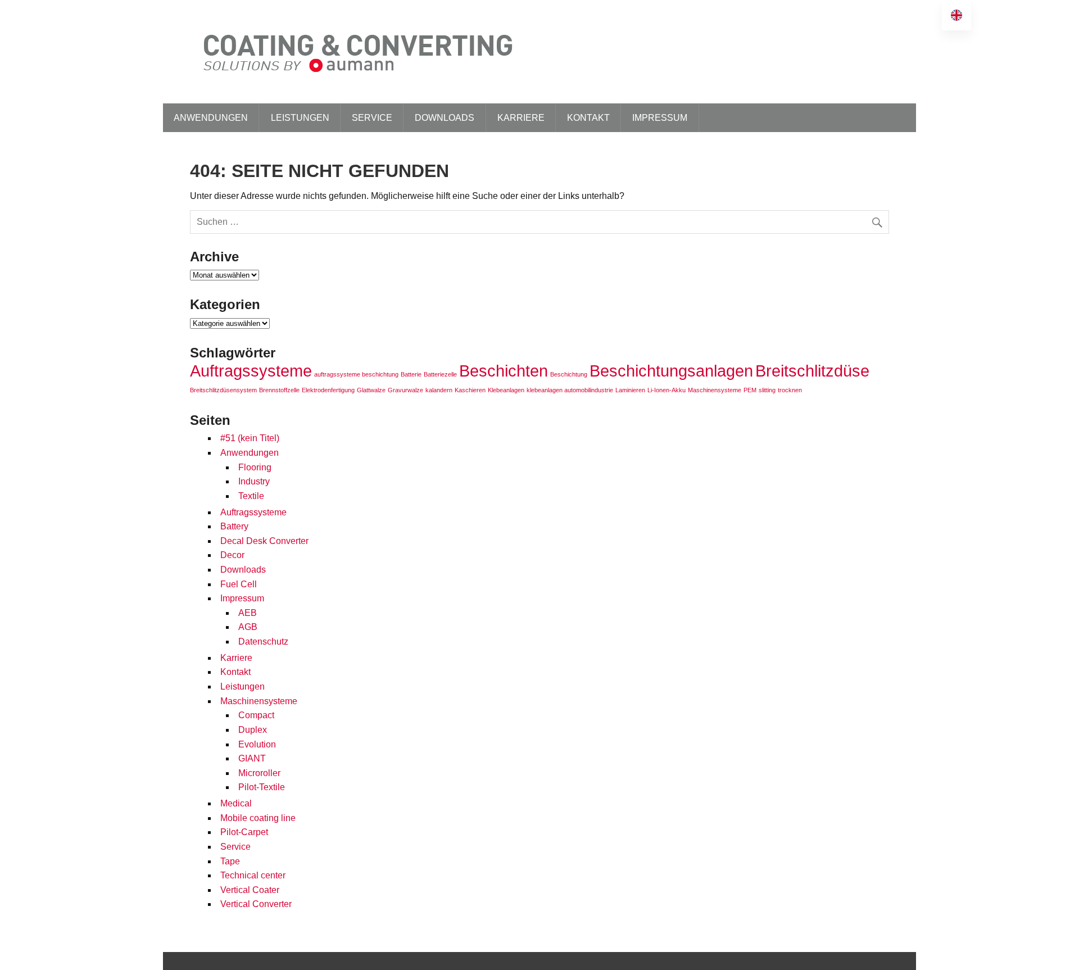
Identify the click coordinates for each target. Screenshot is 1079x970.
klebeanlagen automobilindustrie (570, 390)
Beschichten (503, 370)
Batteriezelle (440, 374)
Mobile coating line (258, 818)
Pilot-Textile (261, 787)
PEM (749, 390)
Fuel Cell (238, 584)
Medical (236, 803)
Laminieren (630, 390)
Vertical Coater (249, 890)
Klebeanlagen (506, 390)
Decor (232, 555)
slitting (767, 390)
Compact (256, 715)
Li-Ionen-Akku (666, 390)
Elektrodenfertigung (328, 390)
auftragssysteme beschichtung (356, 374)
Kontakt (588, 118)
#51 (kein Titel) (249, 438)
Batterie (411, 374)
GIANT (252, 758)
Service (372, 118)
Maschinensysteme (714, 390)
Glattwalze (371, 390)
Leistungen (300, 118)
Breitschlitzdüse (812, 370)
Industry (254, 481)
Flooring (254, 467)
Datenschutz (263, 641)
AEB (247, 613)
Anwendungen (211, 118)
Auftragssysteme (251, 370)
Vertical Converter (256, 904)
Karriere (521, 118)
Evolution (257, 744)
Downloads (444, 118)
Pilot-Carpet (244, 832)
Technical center (252, 875)
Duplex (252, 730)
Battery (234, 526)
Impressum (659, 118)
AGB (247, 627)
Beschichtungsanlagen (671, 370)
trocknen (790, 390)
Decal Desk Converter (264, 541)
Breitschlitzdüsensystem (223, 390)
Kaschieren (470, 390)
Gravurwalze (405, 390)
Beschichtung (568, 374)
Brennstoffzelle (279, 390)
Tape (230, 861)
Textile (251, 496)
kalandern (438, 390)
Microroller (259, 773)
